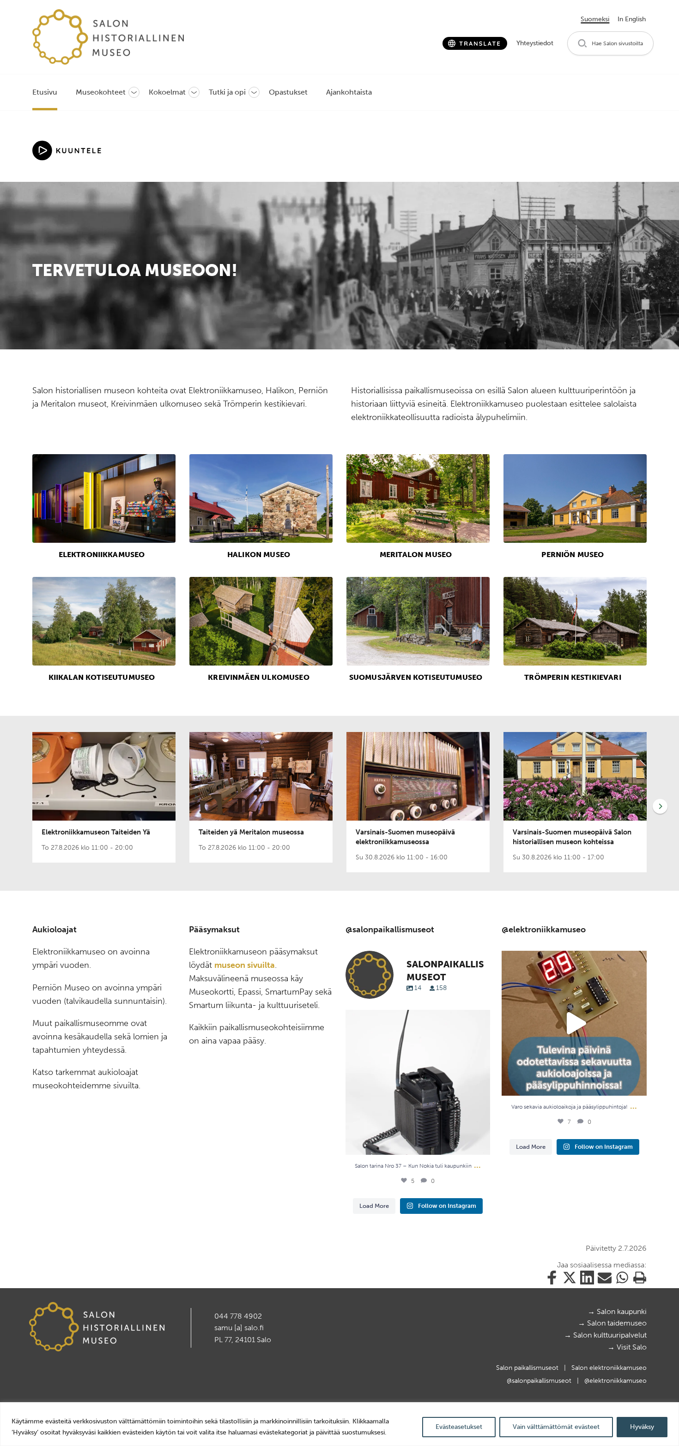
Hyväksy (642, 1427)
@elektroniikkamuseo (615, 1381)
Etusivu (44, 92)
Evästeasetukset (459, 1427)
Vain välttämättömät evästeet (556, 1427)
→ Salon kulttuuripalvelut (605, 1335)
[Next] (658, 806)
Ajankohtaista (349, 92)
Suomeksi (595, 19)
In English (632, 19)
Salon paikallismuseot (528, 1368)
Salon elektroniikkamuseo (609, 1368)
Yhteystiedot (534, 43)
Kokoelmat (167, 92)
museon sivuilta (244, 965)
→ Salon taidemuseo (612, 1323)
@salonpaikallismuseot (540, 1381)
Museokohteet (101, 92)
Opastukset (288, 92)
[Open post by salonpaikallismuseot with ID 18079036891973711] (418, 1082)
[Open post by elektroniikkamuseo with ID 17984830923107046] (574, 1023)
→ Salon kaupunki (617, 1311)
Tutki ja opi (227, 92)
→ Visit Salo (627, 1347)
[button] (610, 43)
